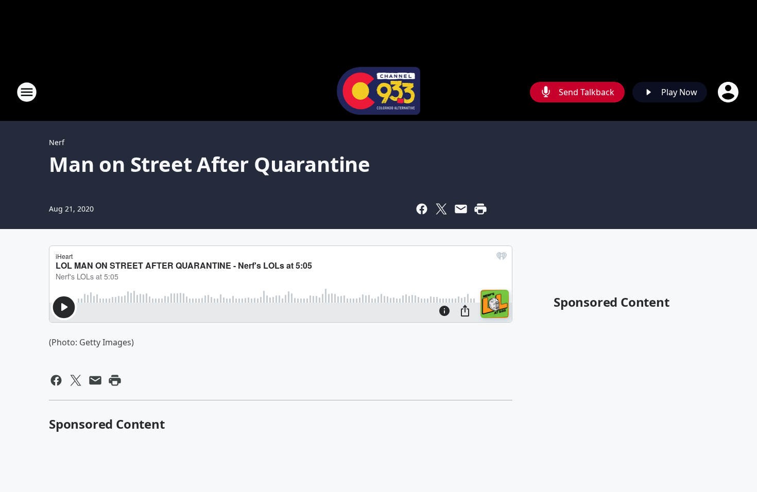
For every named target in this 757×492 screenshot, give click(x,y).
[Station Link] (379, 92)
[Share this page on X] (441, 209)
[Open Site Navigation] (26, 92)
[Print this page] (480, 209)
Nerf (56, 142)
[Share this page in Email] (461, 209)
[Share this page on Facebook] (422, 209)
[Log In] (729, 92)
